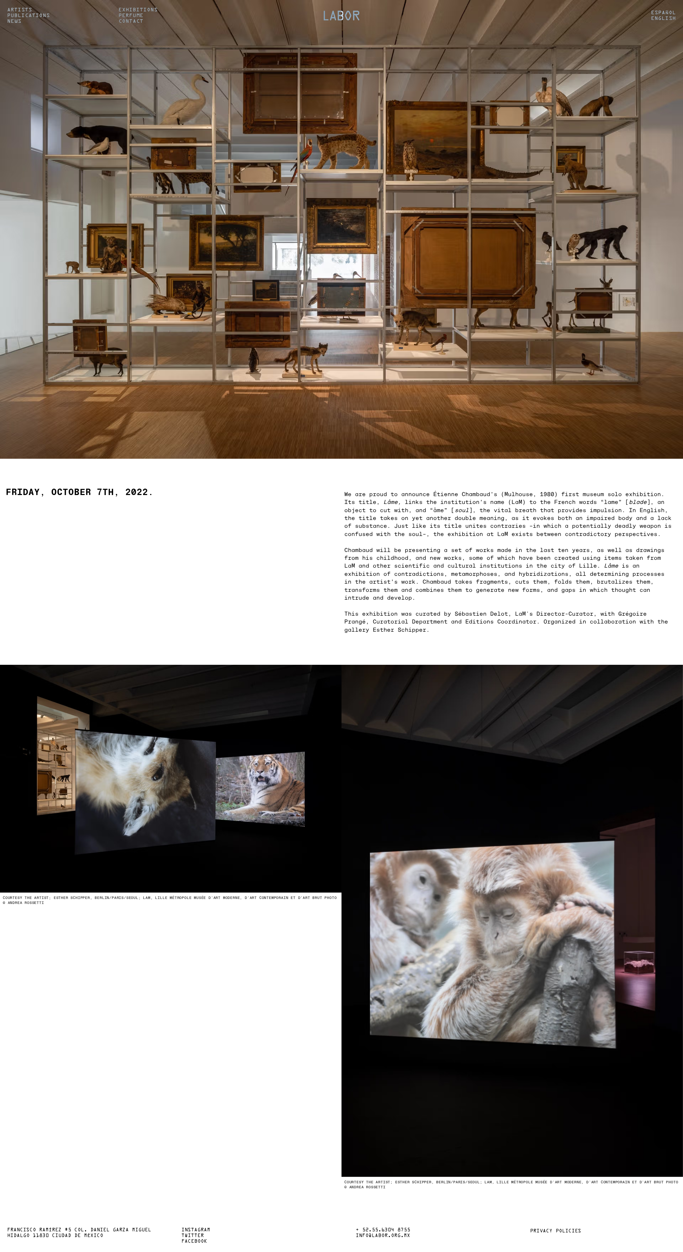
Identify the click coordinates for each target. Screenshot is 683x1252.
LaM (517, 501)
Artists (19, 9)
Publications (28, 15)
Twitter (192, 1236)
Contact (130, 21)
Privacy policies (555, 1231)
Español (663, 12)
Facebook (194, 1242)
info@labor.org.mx (383, 1236)
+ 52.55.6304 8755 (383, 1230)
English (663, 18)
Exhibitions (138, 9)
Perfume (130, 15)
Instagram (195, 1230)
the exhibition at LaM (470, 533)
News (14, 21)
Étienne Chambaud (461, 493)
